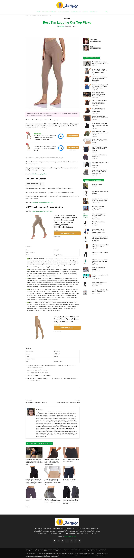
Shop (96, 549)
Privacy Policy (34, 549)
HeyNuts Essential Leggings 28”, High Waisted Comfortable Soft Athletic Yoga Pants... (100, 86)
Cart (106, 549)
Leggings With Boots (97, 184)
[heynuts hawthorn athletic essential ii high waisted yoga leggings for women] (53, 73)
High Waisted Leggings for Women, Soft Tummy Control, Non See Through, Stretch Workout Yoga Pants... (45, 137)
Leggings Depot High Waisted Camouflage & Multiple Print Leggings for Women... (99, 172)
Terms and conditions (83, 549)
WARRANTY (59, 549)
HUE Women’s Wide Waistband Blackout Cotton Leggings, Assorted (99, 149)
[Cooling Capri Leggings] (85, 254)
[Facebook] (54, 540)
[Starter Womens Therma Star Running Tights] (85, 284)
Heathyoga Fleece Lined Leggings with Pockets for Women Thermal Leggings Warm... (100, 164)
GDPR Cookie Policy (48, 550)
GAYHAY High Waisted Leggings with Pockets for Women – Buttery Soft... (100, 78)
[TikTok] (71, 540)
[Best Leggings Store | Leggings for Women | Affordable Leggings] (67, 525)
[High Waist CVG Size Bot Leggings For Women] (86, 208)
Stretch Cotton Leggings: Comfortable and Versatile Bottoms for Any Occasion (98, 231)
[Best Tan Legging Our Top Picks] (34, 452)
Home (38, 12)
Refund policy (66, 549)
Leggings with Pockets (49, 12)
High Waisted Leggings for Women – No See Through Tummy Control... (98, 110)
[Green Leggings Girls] (85, 292)
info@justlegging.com (70, 536)
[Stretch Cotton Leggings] (86, 231)
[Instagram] (58, 540)
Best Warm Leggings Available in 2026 (42, 202)
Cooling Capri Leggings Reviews (100, 252)
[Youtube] (79, 540)
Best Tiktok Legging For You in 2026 (42, 211)
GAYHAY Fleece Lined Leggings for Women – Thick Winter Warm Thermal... (100, 141)
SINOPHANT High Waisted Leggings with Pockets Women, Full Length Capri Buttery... (99, 71)
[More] (80, 32)
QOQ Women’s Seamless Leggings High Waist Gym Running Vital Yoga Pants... (98, 94)
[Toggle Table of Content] (41, 184)
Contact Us (93, 12)
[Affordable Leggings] (85, 261)
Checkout (91, 549)
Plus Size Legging (63, 12)
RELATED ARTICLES (32, 443)
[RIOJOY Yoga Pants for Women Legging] (86, 201)
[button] (106, 12)
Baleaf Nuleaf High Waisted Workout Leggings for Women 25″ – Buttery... (100, 133)
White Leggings (102, 550)
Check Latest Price (67, 233)
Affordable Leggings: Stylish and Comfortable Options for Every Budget (100, 261)
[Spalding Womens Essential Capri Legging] (85, 239)
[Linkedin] (62, 540)
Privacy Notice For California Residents (34, 550)
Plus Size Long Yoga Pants (39, 174)
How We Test (56, 550)
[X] (75, 540)
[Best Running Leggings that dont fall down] (86, 193)
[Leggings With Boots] (85, 186)
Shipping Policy (74, 549)
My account (101, 549)
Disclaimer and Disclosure (50, 549)
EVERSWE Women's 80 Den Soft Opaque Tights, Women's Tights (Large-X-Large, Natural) (45, 148)
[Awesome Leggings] (85, 216)
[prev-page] (27, 507)
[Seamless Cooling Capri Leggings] (86, 246)
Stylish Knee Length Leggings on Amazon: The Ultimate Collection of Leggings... (100, 238)
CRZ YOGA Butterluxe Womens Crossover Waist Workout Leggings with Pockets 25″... (99, 102)
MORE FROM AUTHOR (45, 443)
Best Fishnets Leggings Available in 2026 (36, 402)
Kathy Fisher (61, 26)
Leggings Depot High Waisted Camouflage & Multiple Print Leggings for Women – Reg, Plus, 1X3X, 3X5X (52, 500)
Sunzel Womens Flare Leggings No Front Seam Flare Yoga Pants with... (100, 125)
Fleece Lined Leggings (93, 550)
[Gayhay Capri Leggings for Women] (85, 223)
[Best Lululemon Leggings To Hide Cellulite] (87, 276)
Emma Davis (93, 39)
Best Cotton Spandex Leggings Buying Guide (68, 402)
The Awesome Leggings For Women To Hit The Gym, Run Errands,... (99, 215)
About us (85, 12)
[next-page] (29, 507)
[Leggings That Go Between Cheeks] (86, 269)
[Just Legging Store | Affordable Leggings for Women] (67, 5)
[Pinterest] (67, 540)
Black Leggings (75, 12)
